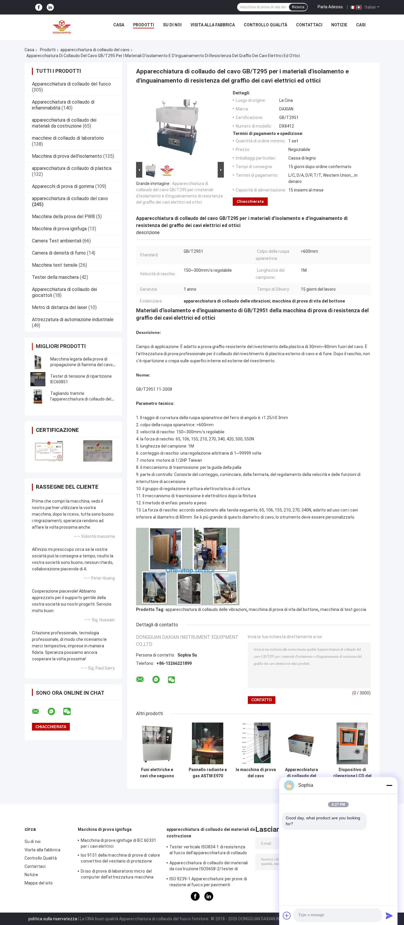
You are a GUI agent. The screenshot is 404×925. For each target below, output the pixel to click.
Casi (361, 24)
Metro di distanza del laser (59, 307)
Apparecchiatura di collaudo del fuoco (71, 84)
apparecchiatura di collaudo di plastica (71, 168)
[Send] (389, 915)
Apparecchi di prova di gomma (63, 186)
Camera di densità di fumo (59, 253)
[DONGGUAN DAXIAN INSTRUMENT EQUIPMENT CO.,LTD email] (39, 711)
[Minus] (389, 785)
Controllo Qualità (265, 24)
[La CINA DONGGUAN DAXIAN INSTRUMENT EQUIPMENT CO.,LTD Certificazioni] (49, 451)
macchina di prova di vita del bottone (283, 609)
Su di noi (172, 24)
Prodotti (143, 24)
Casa (118, 24)
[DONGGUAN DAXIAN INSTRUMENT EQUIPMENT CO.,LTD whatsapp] (55, 711)
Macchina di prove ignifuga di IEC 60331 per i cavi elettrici (118, 843)
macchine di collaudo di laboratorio (68, 138)
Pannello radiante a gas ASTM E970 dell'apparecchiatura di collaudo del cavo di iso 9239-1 (207, 772)
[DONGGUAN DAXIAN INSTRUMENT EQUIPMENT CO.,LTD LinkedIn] (50, 7)
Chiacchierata (250, 201)
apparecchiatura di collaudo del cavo (95, 49)
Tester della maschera (55, 277)
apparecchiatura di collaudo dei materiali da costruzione (64, 123)
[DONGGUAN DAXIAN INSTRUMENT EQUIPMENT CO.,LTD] (62, 26)
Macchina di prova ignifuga (59, 228)
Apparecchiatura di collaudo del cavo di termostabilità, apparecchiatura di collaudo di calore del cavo (301, 772)
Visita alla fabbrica (212, 24)
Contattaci (309, 24)
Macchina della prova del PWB (63, 216)
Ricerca (298, 7)
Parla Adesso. (331, 6)
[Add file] (287, 915)
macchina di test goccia (343, 609)
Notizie (339, 24)
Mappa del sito (39, 883)
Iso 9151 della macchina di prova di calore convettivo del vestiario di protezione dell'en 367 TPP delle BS (120, 859)
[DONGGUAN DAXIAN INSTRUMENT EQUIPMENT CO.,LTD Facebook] (38, 7)
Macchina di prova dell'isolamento (67, 156)
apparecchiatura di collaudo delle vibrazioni (206, 609)
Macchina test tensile (54, 265)
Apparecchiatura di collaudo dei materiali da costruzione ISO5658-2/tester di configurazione (208, 866)
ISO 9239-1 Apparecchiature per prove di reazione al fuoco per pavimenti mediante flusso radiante (208, 882)
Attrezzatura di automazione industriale (73, 319)
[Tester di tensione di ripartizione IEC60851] (38, 379)
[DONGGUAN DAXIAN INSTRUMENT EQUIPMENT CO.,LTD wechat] (70, 711)
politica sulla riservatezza (52, 918)
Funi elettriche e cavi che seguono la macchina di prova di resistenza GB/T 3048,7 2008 (157, 772)
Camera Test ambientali (56, 241)
